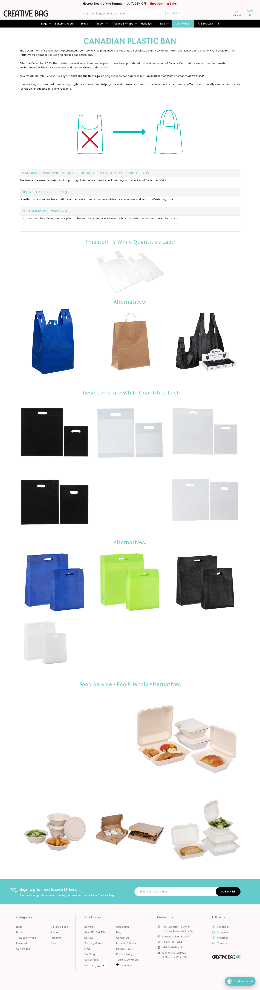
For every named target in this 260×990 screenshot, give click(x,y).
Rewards (89, 926)
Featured (21, 943)
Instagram (223, 932)
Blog (119, 932)
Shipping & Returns (95, 943)
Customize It (183, 23)
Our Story (90, 954)
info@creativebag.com (175, 936)
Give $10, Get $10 (94, 932)
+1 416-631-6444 (172, 941)
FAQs (87, 948)
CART (250, 13)
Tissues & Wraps (122, 23)
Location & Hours (126, 943)
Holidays (146, 23)
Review (88, 937)
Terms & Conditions (127, 959)
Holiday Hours (124, 948)
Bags (44, 23)
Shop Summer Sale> (163, 3)
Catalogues (122, 926)
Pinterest (222, 937)
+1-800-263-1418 (172, 947)
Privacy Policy (124, 954)
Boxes (84, 23)
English (96, 966)
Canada (124, 965)
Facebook (223, 926)
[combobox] (132, 13)
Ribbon (100, 23)
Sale (162, 23)
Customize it (91, 959)
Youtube (222, 943)
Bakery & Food (64, 23)
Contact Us (122, 937)
